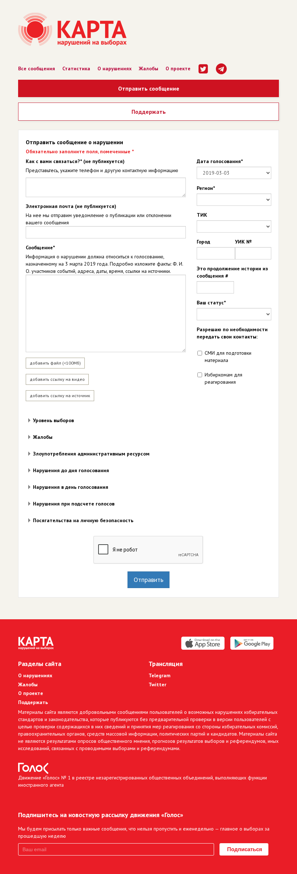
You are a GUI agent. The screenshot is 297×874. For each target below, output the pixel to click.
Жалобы (148, 68)
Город (203, 241)
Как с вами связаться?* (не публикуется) (75, 161)
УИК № (243, 241)
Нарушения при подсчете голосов (73, 504)
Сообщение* (40, 247)
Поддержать (148, 111)
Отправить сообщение (148, 88)
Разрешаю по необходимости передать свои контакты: (232, 333)
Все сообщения (36, 68)
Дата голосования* (220, 161)
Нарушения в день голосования (70, 487)
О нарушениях (114, 68)
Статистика (76, 68)
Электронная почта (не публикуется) (71, 206)
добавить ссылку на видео (57, 379)
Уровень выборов (53, 420)
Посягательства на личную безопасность (83, 520)
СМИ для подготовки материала (228, 356)
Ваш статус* (211, 302)
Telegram (159, 675)
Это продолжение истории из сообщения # (232, 272)
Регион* (206, 188)
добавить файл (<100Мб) (55, 363)
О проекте (178, 68)
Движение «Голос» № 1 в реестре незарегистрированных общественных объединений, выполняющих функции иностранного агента (142, 781)
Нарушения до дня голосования (71, 470)
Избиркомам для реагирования (223, 378)
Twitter (157, 684)
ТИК (202, 215)
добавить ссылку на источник (60, 395)
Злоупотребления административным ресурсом (91, 454)
